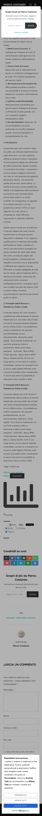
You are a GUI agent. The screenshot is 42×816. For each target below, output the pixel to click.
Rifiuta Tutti (20, 800)
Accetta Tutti (20, 806)
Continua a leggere (21, 32)
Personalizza (21, 795)
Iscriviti (31, 25)
